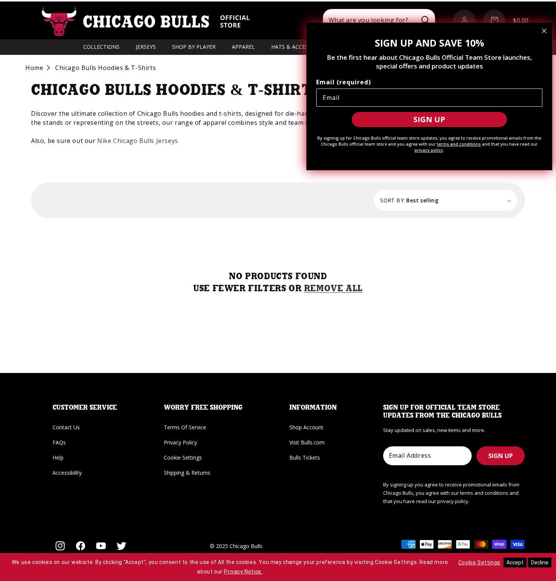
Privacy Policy (180, 442)
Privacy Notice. (243, 572)
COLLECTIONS (101, 46)
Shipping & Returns (187, 472)
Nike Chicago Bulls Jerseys (137, 141)
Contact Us (66, 427)
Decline (539, 562)
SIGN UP (500, 456)
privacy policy (429, 150)
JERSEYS (146, 46)
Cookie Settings (183, 457)
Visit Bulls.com (307, 442)
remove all (333, 289)
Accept (514, 562)
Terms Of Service (185, 427)
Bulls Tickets (304, 457)
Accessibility (67, 472)
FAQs (59, 442)
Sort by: (392, 200)
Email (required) (343, 82)
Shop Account (306, 427)
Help (58, 457)
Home (34, 68)
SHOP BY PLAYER (194, 46)
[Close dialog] (544, 31)
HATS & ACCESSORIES (298, 46)
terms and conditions (459, 144)
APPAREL (243, 46)
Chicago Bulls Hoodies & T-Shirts (105, 68)
